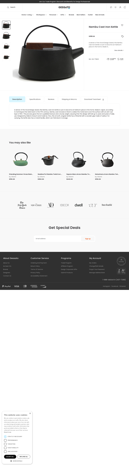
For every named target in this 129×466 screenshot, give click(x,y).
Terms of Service (37, 269)
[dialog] (17, 437)
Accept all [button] (10, 457)
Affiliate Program (67, 266)
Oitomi (13, 177)
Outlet (90, 15)
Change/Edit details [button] (96, 266)
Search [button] (12, 7)
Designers (6, 273)
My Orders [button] (92, 263)
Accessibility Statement (39, 276)
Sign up (88, 239)
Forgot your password (96, 269)
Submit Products (67, 273)
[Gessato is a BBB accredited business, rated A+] (121, 271)
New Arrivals (99, 15)
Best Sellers (81, 15)
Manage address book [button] (97, 273)
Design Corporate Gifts (69, 269)
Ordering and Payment (39, 263)
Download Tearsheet (92, 99)
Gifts (62, 15)
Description (17, 99)
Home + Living (27, 15)
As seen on (7, 266)
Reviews (51, 99)
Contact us (7, 276)
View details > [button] (119, 50)
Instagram (107, 286)
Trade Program (66, 263)
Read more (7, 432)
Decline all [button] (24, 457)
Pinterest (123, 286)
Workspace (40, 15)
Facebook (115, 286)
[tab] (17, 99)
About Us (6, 263)
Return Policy (35, 266)
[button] (111, 7)
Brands (71, 15)
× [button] (30, 413)
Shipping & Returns (69, 99)
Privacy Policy (35, 273)
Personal (52, 15)
